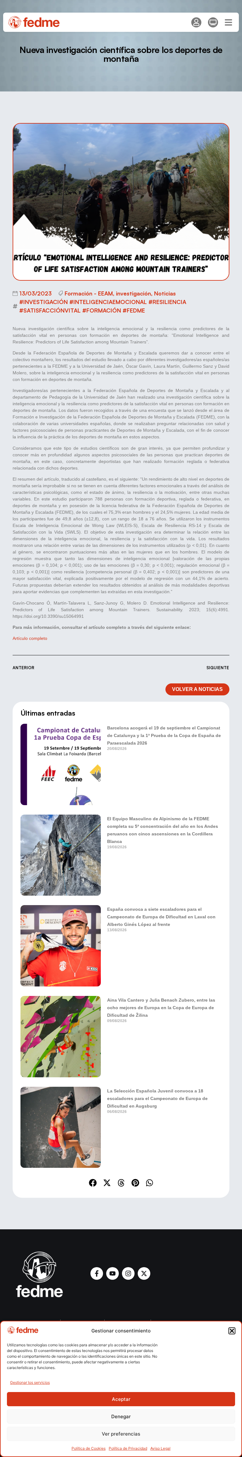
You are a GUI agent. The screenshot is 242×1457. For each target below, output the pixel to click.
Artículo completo (30, 638)
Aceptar (121, 1399)
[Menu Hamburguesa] (228, 22)
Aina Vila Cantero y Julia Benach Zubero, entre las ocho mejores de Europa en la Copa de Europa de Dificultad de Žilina (161, 1008)
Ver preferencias (121, 1434)
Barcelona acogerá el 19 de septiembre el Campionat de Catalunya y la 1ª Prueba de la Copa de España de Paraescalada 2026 (164, 735)
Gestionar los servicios (30, 1382)
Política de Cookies (89, 1448)
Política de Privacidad (128, 1448)
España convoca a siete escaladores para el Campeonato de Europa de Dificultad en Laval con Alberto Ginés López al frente (161, 917)
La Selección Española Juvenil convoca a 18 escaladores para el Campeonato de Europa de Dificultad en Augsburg (157, 1098)
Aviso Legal (160, 1448)
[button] (232, 1331)
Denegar (121, 1416)
